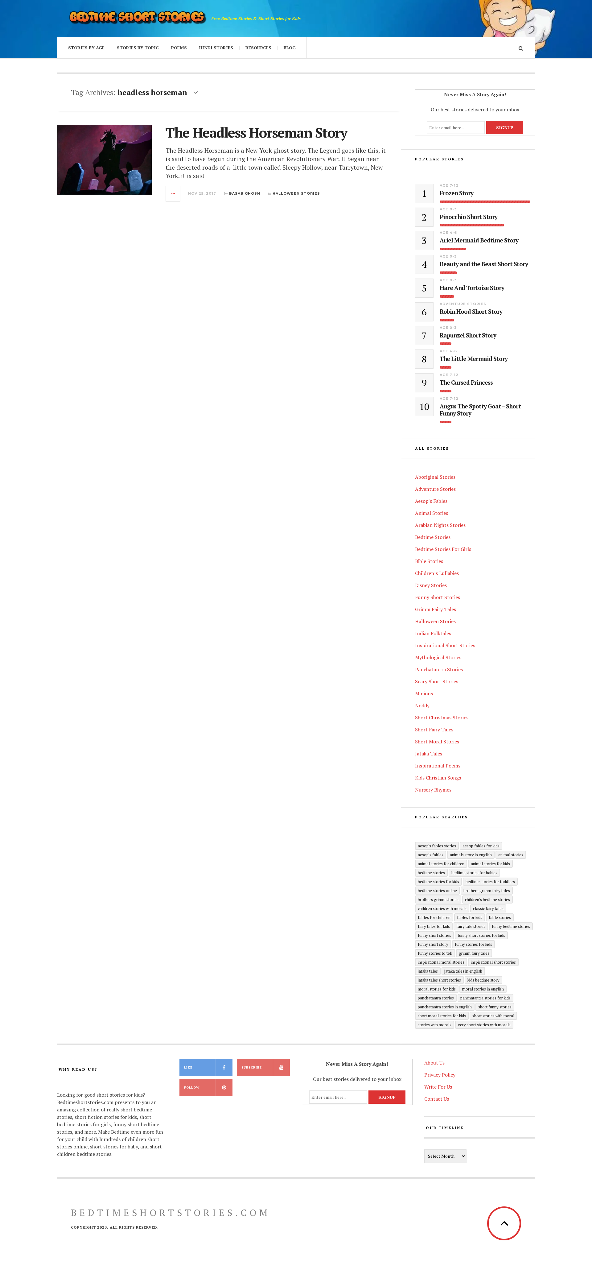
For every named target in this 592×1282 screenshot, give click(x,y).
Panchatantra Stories (439, 669)
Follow (191, 1088)
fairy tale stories (470, 926)
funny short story (433, 944)
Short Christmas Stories (441, 717)
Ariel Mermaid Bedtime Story (479, 240)
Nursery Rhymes (433, 789)
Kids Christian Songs (438, 777)
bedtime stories (431, 872)
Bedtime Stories (432, 537)
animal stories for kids (490, 863)
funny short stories (434, 935)
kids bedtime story (483, 980)
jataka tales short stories (439, 980)
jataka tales (428, 971)
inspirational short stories (493, 962)
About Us (434, 1062)
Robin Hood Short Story (471, 311)
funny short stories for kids (481, 935)
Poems (179, 48)
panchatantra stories (436, 998)
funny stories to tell (435, 953)
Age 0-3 (448, 209)
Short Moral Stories (437, 741)
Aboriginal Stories (435, 477)
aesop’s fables (430, 855)
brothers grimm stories (438, 899)
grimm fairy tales (474, 953)
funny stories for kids (473, 944)
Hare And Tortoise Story (472, 288)
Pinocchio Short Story (468, 217)
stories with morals (434, 1025)
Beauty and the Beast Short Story (484, 264)
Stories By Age (86, 48)
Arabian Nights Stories (440, 525)
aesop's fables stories (437, 846)
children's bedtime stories (487, 899)
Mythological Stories (438, 657)
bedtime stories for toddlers (490, 881)
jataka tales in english (463, 971)
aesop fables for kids (481, 846)
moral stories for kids (437, 989)
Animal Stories (431, 513)
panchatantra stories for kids (485, 998)
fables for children (434, 917)
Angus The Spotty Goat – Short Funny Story (480, 410)
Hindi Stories (216, 48)
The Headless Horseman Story (256, 132)
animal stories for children (441, 863)
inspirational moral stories (441, 962)
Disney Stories (431, 585)
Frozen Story (456, 193)
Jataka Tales (428, 753)
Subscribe (251, 1067)
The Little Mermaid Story (474, 358)
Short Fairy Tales (434, 729)
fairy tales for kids (434, 926)
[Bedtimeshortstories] (137, 18)
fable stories (500, 917)
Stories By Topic (138, 48)
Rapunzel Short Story (468, 335)
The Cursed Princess (466, 382)
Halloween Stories (296, 193)
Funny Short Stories (437, 597)
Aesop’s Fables (431, 501)
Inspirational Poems (437, 765)
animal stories (510, 855)
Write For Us (438, 1086)
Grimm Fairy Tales (435, 609)
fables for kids (469, 917)
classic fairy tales (488, 908)
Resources (258, 48)
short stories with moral (493, 1016)
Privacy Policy (439, 1074)
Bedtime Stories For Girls (443, 549)
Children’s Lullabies (437, 573)
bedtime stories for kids (438, 881)
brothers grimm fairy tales (486, 890)
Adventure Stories (463, 304)
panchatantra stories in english (445, 1007)
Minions (424, 693)
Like (188, 1067)
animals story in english (471, 855)
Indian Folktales (433, 633)
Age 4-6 (448, 232)
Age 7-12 (449, 185)
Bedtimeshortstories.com (170, 1212)
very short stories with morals (484, 1025)
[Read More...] (173, 193)
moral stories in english (483, 989)
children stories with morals (442, 908)
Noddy (422, 705)
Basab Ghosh (244, 193)
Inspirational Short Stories (445, 645)
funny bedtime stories (511, 926)
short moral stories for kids (442, 1016)
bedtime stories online (437, 890)
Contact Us (436, 1098)
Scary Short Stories (436, 681)
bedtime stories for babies (474, 872)
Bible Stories (429, 561)
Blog (290, 48)
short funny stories (495, 1007)
